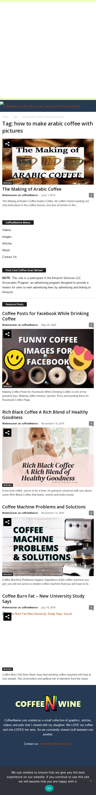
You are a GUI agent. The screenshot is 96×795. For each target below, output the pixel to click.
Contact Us (9, 257)
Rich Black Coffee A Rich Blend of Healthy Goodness (45, 414)
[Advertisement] (48, 50)
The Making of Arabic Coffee (31, 189)
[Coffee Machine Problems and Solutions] (48, 546)
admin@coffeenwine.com (56, 743)
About (6, 250)
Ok (49, 788)
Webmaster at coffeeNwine (20, 195)
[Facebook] (33, 752)
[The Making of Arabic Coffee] (48, 162)
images (7, 236)
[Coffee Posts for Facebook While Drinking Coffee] (48, 358)
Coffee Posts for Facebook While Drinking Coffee (45, 316)
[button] (89, 106)
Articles (7, 182)
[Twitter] (53, 752)
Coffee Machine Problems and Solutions (44, 507)
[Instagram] (43, 752)
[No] (90, 781)
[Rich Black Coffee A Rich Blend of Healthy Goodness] (48, 457)
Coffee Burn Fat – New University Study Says (43, 598)
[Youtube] (63, 752)
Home (5, 116)
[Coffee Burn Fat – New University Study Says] (48, 641)
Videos (6, 230)
